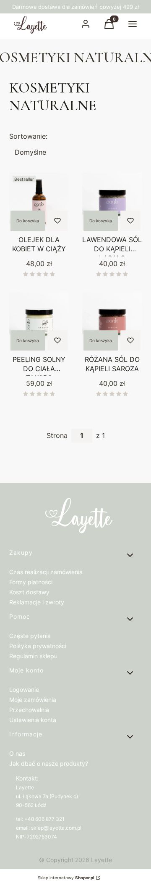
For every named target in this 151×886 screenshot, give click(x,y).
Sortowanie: (28, 136)
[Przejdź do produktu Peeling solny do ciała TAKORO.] (39, 322)
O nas (17, 753)
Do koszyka (27, 220)
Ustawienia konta (32, 719)
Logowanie (24, 689)
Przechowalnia (29, 709)
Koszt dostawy (29, 592)
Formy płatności (30, 581)
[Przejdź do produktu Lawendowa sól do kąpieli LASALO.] (112, 202)
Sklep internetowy (66, 877)
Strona (57, 435)
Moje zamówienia (32, 699)
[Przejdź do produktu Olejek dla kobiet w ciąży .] (39, 202)
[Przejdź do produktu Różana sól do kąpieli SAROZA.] (112, 322)
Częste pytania (30, 635)
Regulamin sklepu (33, 655)
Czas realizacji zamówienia (46, 571)
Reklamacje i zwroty (36, 602)
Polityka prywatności (37, 645)
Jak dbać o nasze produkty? (48, 763)
